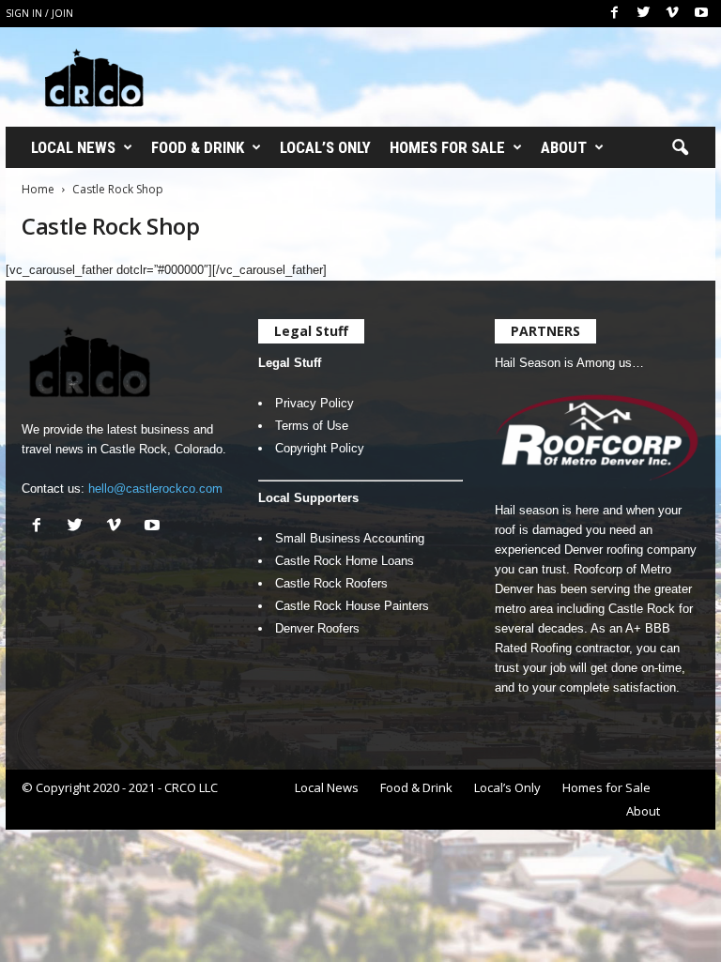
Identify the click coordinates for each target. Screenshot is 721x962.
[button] (679, 148)
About (564, 147)
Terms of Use (311, 426)
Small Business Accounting (349, 538)
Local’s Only (325, 147)
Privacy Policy (314, 403)
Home (38, 189)
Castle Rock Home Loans (344, 561)
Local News (73, 147)
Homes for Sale (447, 147)
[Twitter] (643, 13)
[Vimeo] (672, 13)
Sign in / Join (39, 13)
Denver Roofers (317, 628)
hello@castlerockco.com (155, 488)
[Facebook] (614, 13)
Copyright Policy (319, 448)
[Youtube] (701, 13)
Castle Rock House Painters (352, 606)
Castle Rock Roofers (331, 583)
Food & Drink (197, 147)
